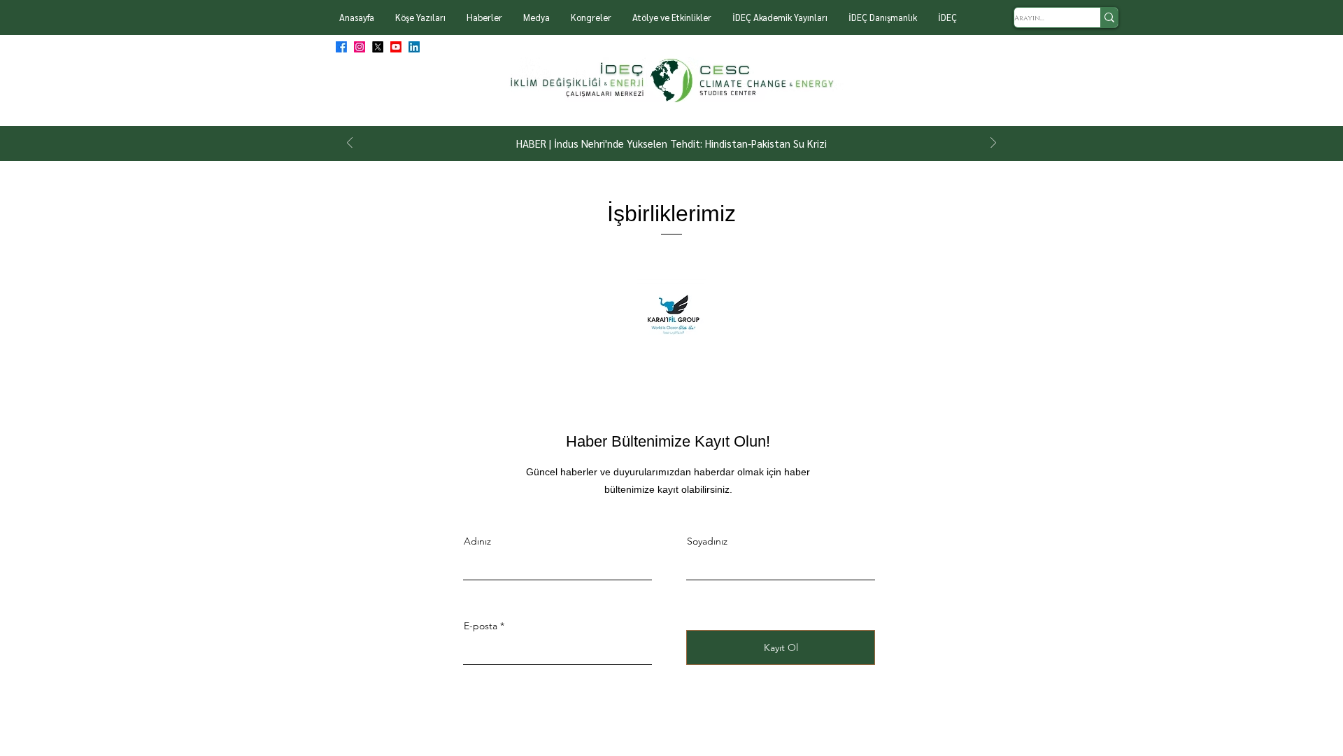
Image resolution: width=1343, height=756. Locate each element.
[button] (420, 17)
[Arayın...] (1109, 17)
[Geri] (350, 143)
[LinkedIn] (414, 46)
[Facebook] (341, 46)
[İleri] (993, 143)
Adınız (477, 541)
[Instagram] (359, 46)
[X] (377, 46)
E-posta (480, 626)
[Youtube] (396, 46)
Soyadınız (707, 541)
